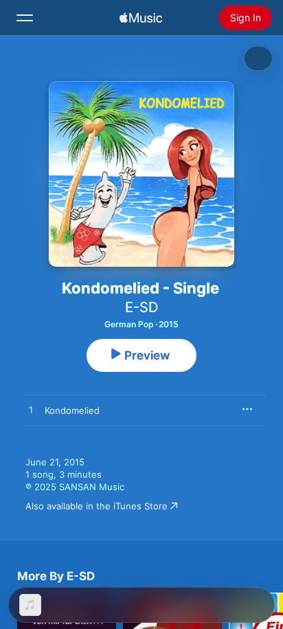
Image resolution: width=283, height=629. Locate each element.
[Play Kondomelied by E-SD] (31, 410)
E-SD (141, 307)
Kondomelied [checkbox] (72, 410)
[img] (141, 18)
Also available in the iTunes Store (96, 505)
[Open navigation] (25, 18)
